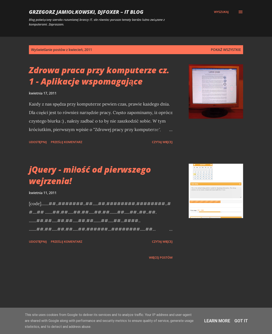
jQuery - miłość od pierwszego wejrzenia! (90, 174)
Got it (241, 320)
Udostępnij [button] (38, 142)
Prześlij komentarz (66, 142)
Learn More (217, 320)
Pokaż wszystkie (226, 49)
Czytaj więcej (162, 142)
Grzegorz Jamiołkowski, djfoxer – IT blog (86, 11)
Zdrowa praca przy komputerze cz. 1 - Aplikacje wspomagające (99, 75)
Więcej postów (161, 257)
